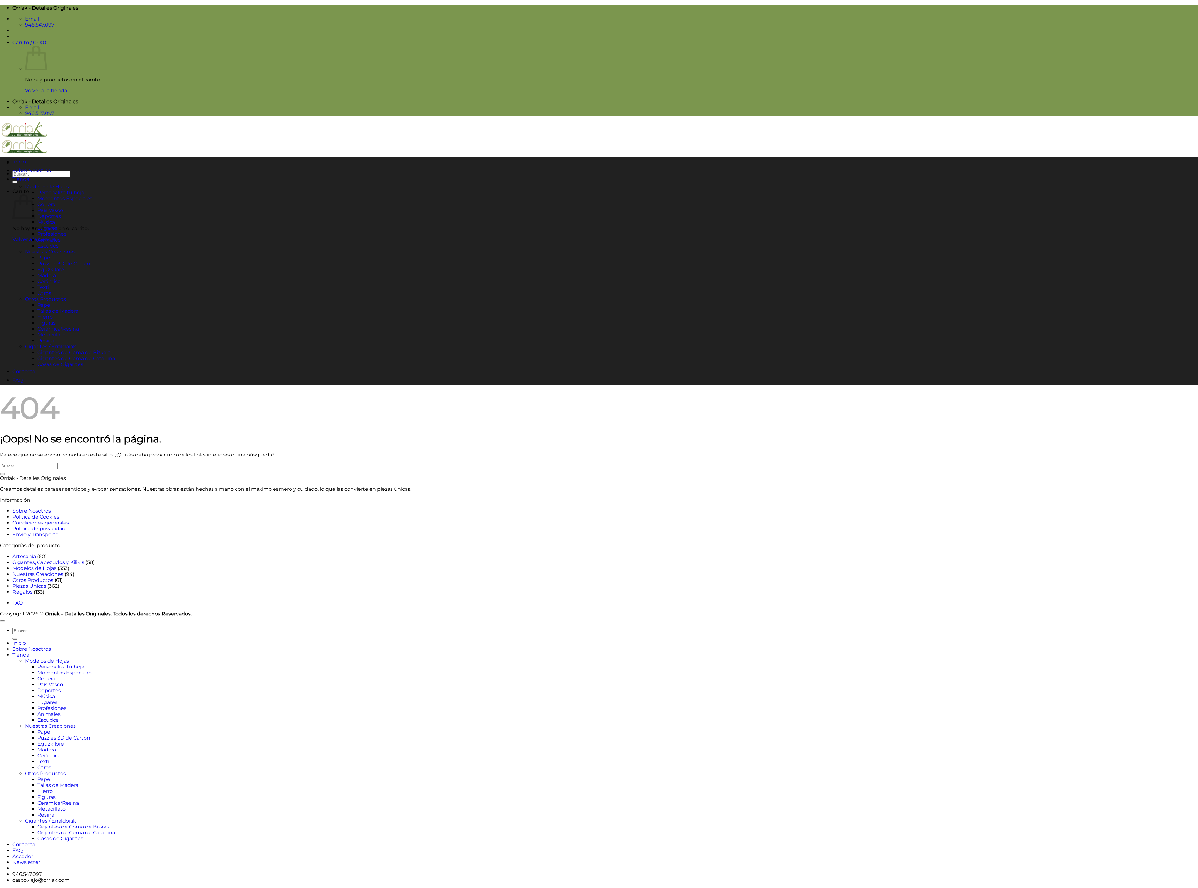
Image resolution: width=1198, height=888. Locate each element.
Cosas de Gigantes (60, 364)
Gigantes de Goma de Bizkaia (73, 352)
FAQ (17, 380)
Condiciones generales (40, 523)
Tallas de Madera (57, 311)
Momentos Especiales (64, 198)
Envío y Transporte (35, 535)
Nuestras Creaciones (50, 252)
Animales (49, 240)
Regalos (22, 592)
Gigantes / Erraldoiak (50, 347)
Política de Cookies (35, 517)
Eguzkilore (50, 270)
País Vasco (50, 210)
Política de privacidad (39, 529)
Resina (45, 341)
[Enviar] (14, 182)
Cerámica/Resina (58, 329)
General (46, 204)
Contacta (23, 371)
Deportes (49, 216)
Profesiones (51, 234)
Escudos (48, 246)
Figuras (46, 323)
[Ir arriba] (2, 621)
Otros (44, 293)
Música (46, 222)
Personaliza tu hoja (60, 192)
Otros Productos (45, 299)
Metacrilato (51, 335)
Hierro (45, 317)
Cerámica (49, 281)
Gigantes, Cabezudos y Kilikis (48, 562)
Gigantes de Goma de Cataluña (76, 358)
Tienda (20, 179)
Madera (46, 275)
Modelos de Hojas (47, 187)
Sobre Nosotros (31, 170)
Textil (44, 287)
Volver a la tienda (46, 91)
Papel (44, 258)
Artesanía (24, 556)
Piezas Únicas (29, 586)
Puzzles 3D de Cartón (63, 264)
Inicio (19, 162)
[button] (30, 43)
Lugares (47, 228)
